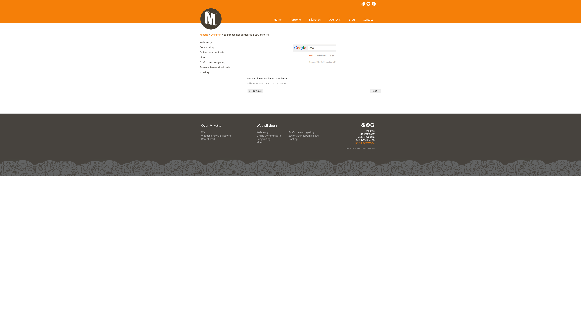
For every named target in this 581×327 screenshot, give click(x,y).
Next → (375, 90)
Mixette (204, 34)
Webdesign (206, 42)
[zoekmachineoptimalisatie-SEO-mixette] (314, 56)
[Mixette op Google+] (363, 124)
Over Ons (335, 19)
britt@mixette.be (365, 143)
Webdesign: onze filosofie (216, 135)
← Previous (255, 90)
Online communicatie (212, 52)
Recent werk (208, 139)
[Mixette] (211, 8)
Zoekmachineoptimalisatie (215, 67)
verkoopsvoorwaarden (365, 148)
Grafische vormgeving (212, 62)
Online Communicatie (269, 135)
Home (278, 19)
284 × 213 (272, 83)
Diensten (315, 19)
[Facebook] (368, 124)
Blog (352, 19)
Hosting (204, 72)
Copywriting (207, 47)
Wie (203, 132)
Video (203, 57)
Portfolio (295, 19)
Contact (368, 19)
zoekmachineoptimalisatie (304, 135)
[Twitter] (372, 124)
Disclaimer (350, 148)
